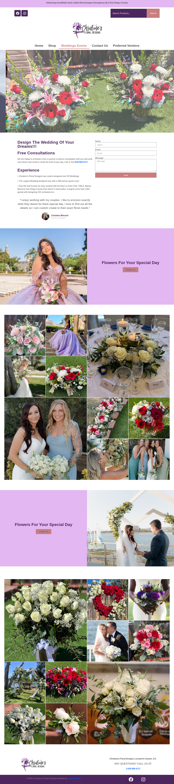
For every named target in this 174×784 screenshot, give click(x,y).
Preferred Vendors (126, 45)
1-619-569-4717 (133, 769)
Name (98, 141)
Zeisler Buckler (74, 778)
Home (39, 45)
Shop (52, 45)
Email (97, 150)
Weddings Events (74, 45)
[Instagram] (24, 13)
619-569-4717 (81, 162)
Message (99, 158)
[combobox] (128, 13)
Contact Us (100, 45)
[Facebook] (17, 13)
